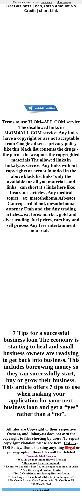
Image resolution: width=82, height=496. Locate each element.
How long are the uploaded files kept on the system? (42, 477)
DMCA (70, 443)
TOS (6, 447)
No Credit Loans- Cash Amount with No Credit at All (42, 480)
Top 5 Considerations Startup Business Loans (42, 473)
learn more (46, 2)
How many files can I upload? (41, 463)
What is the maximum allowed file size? (42, 459)
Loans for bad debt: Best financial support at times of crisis (42, 466)
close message (64, 2)
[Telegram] (41, 113)
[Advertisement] (41, 59)
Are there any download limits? (42, 470)
